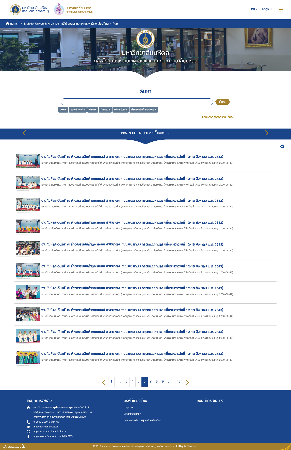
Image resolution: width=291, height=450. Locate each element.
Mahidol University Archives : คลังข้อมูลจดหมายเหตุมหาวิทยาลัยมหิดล (66, 23)
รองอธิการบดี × (78, 110)
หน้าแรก (15, 23)
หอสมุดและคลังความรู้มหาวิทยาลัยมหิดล (142, 420)
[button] (254, 9)
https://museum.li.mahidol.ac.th (50, 431)
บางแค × (92, 110)
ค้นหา (222, 101)
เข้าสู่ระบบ (128, 407)
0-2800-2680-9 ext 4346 (46, 422)
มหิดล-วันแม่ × (120, 110)
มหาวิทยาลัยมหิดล (132, 414)
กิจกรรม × (105, 110)
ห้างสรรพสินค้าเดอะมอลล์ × (143, 110)
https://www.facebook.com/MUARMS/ (53, 436)
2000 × (63, 110)
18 (179, 381)
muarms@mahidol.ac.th (46, 427)
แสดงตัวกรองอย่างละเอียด (217, 117)
